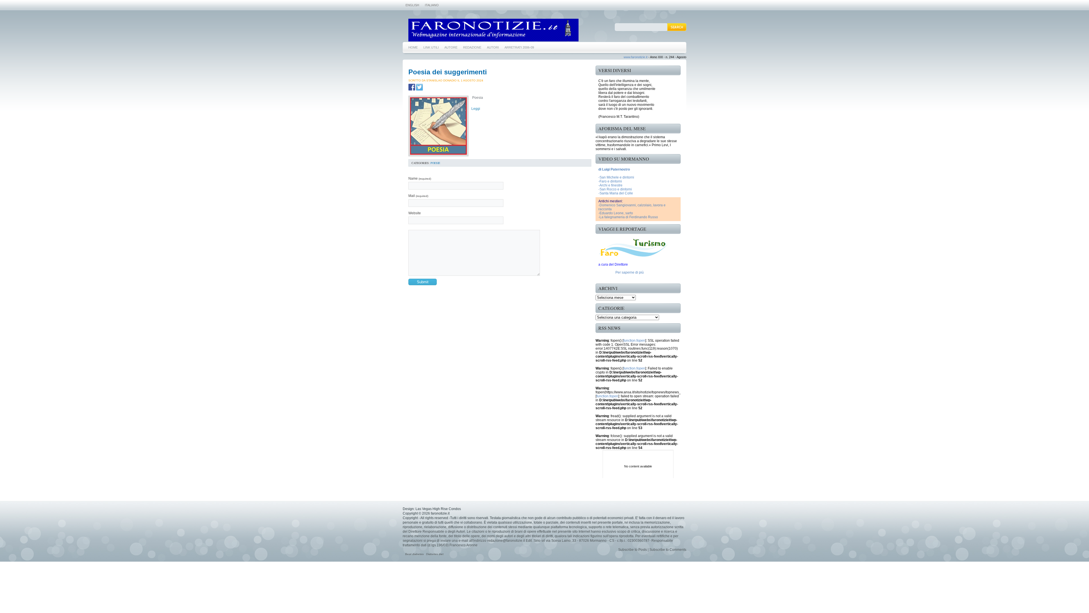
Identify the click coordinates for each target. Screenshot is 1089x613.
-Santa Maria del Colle (615, 193)
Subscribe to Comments (667, 550)
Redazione (472, 47)
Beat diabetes (414, 554)
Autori (493, 47)
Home (413, 47)
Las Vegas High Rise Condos (438, 509)
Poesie (435, 163)
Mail (418, 196)
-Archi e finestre (610, 185)
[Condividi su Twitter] (419, 87)
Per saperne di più (629, 272)
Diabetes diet (435, 554)
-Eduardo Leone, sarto (615, 213)
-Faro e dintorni (610, 181)
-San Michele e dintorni (616, 177)
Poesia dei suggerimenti (447, 72)
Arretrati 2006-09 (519, 47)
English (412, 5)
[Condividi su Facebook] (411, 87)
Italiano (432, 5)
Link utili (431, 47)
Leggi (475, 109)
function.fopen (634, 341)
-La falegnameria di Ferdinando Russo (628, 217)
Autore (450, 47)
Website (414, 213)
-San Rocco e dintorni (615, 189)
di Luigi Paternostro (614, 169)
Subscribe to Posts (632, 550)
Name (419, 178)
